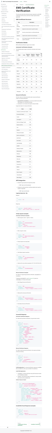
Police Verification (5, 44)
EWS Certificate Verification (7, 65)
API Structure (4, 8)
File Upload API (31, 278)
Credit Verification (5, 22)
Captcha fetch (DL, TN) (47, 18)
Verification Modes (47, 7)
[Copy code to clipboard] (41, 198)
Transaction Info (5, 46)
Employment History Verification (8, 63)
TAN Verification (5, 81)
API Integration (46, 15)
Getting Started (4, 6)
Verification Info (5, 48)
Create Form (4, 15)
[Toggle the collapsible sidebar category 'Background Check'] (14, 12)
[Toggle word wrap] (39, 285)
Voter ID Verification (5, 88)
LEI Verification (4, 74)
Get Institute (4, 33)
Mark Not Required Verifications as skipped (8, 39)
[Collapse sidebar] (7, 427)
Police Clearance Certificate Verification (7, 42)
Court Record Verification (6, 24)
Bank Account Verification (7, 53)
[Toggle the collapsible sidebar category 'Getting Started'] (14, 6)
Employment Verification (6, 29)
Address (3, 19)
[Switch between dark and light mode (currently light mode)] (50, 1)
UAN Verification (5, 75)
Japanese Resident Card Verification (6, 72)
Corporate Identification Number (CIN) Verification (8, 56)
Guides (21, 1)
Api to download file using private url (8, 27)
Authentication (4, 9)
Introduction (3, 4)
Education (3, 20)
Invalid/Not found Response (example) (47, 25)
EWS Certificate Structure (46, 6)
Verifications (3, 49)
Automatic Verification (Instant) (47, 10)
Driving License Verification (7, 61)
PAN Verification (5, 77)
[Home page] (17, 4)
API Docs (25, 1)
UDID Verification (5, 85)
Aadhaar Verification (5, 51)
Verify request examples (47, 20)
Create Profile (4, 17)
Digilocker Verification (6, 58)
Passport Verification (6, 79)
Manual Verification (47, 13)
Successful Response (46, 23)
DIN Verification (5, 60)
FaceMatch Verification (6, 67)
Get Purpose (4, 34)
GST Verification (5, 69)
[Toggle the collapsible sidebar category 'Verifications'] (14, 50)
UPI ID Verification (5, 86)
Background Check (4, 11)
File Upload (4, 31)
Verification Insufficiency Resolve (8, 36)
